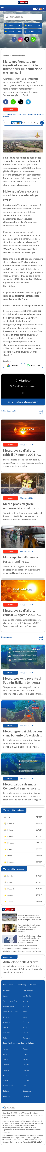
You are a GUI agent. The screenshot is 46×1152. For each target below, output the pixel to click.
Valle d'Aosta (28, 991)
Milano (25, 1054)
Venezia (26, 1059)
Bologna (26, 1064)
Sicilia (5, 1038)
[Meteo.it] (39, 8)
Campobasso (8, 1086)
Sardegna (26, 1038)
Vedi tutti (41, 412)
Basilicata (6, 1033)
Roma (25, 1075)
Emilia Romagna (9, 1006)
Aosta (25, 1049)
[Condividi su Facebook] (5, 103)
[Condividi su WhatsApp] (13, 103)
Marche (26, 1006)
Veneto (25, 1001)
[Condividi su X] (20, 103)
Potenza (6, 1091)
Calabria (26, 1033)
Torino (5, 1049)
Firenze (26, 1070)
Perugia (6, 1075)
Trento (6, 1059)
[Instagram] (20, 39)
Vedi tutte (40, 638)
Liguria (5, 996)
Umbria (6, 1017)
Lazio (25, 1017)
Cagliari (26, 1096)
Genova (6, 1054)
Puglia (25, 1027)
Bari (24, 1086)
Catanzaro (27, 1091)
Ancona (6, 1070)
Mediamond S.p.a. (22, 1135)
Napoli (5, 1080)
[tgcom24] (23, 3)
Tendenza (10, 673)
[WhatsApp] (33, 39)
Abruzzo (26, 1022)
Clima (10, 109)
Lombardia (27, 996)
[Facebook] (14, 39)
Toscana (26, 1012)
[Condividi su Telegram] (28, 103)
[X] (26, 39)
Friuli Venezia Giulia (10, 1012)
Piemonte (6, 991)
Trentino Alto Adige (10, 1001)
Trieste (6, 1064)
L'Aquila (26, 1080)
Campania (7, 1022)
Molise (5, 1027)
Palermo (6, 1096)
